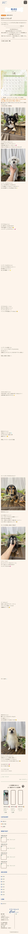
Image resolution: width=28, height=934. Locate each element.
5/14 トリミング (22, 779)
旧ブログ (4, 903)
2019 (3, 894)
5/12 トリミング (5, 776)
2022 (3, 886)
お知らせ (4, 821)
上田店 (3, 826)
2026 (3, 876)
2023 (3, 884)
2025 (3, 879)
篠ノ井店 (4, 824)
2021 (3, 889)
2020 (3, 892)
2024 (3, 881)
